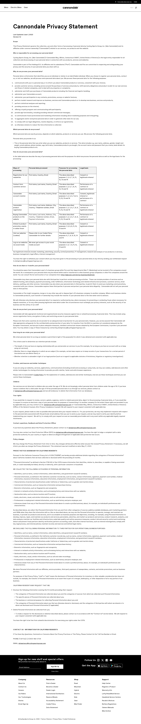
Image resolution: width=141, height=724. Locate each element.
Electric (77, 694)
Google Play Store (116, 666)
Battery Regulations (109, 704)
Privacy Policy (55, 671)
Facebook (107, 660)
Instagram (98, 660)
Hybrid (76, 690)
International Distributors (55, 694)
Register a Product (108, 687)
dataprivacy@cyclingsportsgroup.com (28, 391)
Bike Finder (78, 704)
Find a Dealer (51, 683)
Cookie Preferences (69, 719)
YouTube (111, 660)
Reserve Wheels (51, 697)
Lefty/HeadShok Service (111, 694)
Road (76, 683)
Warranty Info (107, 690)
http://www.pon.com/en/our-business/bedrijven (78, 275)
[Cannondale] (70, 7)
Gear (26, 7)
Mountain (77, 687)
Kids (75, 697)
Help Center (106, 683)
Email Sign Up (23, 704)
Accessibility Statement (55, 701)
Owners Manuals (108, 708)
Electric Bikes (16, 7)
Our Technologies (24, 697)
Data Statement (52, 708)
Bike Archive (106, 711)
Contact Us (22, 687)
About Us (21, 683)
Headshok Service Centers (111, 697)
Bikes (6, 7)
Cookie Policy (39, 375)
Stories (20, 701)
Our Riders (22, 694)
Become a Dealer (52, 687)
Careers (21, 690)
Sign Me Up (55, 667)
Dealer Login (50, 690)
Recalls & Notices (108, 701)
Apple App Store (103, 666)
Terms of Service (46, 719)
